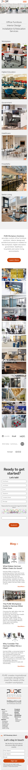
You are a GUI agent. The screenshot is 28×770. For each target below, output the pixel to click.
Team (3, 712)
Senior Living (5, 728)
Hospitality (5, 726)
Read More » (21, 586)
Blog (16, 718)
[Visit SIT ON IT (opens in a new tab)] (6, 444)
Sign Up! (14, 761)
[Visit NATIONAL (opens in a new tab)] (14, 444)
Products (17, 709)
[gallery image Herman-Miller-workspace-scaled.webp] (14, 328)
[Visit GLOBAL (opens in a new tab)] (22, 444)
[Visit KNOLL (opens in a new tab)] (14, 436)
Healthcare (5, 725)
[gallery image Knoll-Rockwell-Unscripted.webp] (14, 341)
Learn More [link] (14, 260)
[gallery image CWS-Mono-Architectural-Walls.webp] (14, 301)
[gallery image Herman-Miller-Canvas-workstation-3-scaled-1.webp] (14, 354)
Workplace (5, 721)
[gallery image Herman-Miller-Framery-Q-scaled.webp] (14, 381)
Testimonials (5, 718)
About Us (4, 711)
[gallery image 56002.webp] (14, 274)
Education (5, 722)
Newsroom (18, 720)
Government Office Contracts (7, 716)
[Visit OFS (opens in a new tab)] (18, 452)
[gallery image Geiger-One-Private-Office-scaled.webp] (14, 368)
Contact (17, 721)
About (3, 709)
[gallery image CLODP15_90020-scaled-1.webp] (14, 288)
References (5, 714)
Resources (18, 717)
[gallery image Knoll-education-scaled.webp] (14, 394)
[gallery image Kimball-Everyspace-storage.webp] (14, 408)
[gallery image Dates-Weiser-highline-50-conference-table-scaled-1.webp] (14, 314)
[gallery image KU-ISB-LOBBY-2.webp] (14, 421)
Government (5, 724)
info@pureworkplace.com (14, 698)
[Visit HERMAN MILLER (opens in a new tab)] (6, 436)
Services (17, 714)
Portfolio (17, 711)
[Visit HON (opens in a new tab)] (22, 436)
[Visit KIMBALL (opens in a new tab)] (10, 452)
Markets (3, 719)
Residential (18, 715)
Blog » (14, 543)
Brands (17, 712)
